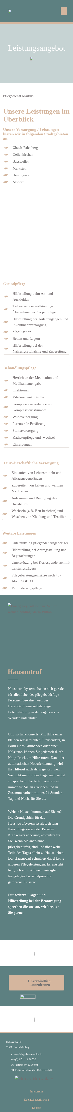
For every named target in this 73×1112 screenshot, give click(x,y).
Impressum (36, 1091)
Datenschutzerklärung (36, 1099)
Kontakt (36, 1107)
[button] (64, 11)
